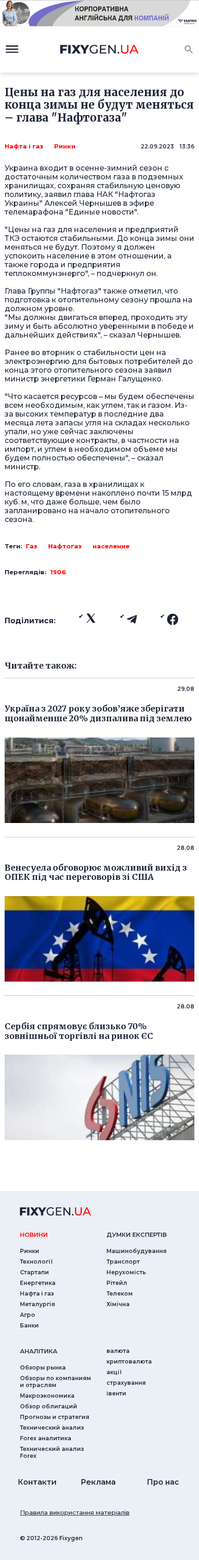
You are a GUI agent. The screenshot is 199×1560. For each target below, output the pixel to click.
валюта (118, 1350)
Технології (36, 1261)
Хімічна (118, 1304)
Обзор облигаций (48, 1406)
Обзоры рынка (43, 1367)
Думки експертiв (136, 1234)
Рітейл (116, 1282)
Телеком (119, 1293)
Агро (27, 1314)
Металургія (37, 1304)
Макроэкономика (47, 1395)
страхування (126, 1382)
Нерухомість (126, 1272)
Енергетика (38, 1282)
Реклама (98, 1482)
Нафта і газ (24, 146)
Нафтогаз (64, 546)
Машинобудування (136, 1250)
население (111, 546)
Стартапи (34, 1272)
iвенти (116, 1393)
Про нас (163, 1482)
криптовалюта (129, 1361)
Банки (29, 1325)
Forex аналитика (45, 1438)
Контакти (37, 1482)
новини (34, 1234)
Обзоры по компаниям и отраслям (55, 1381)
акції (114, 1372)
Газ (31, 546)
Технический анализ (52, 1427)
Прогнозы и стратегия (54, 1416)
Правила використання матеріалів (75, 1512)
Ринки (64, 146)
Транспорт (123, 1261)
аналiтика (38, 1351)
